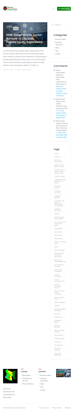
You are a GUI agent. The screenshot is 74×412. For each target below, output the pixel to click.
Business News (60, 39)
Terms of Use (44, 408)
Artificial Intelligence (58, 160)
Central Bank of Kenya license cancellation (59, 171)
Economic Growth (57, 187)
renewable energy (57, 321)
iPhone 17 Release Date (60, 242)
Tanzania (57, 342)
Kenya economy (59, 250)
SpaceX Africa (58, 335)
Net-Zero (57, 314)
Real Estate (26, 375)
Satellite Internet (57, 326)
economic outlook (57, 191)
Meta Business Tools (59, 298)
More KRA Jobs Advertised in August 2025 (61, 134)
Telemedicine (58, 345)
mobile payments (60, 302)
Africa (56, 153)
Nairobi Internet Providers (60, 309)
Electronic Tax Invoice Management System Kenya (59, 203)
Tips (56, 51)
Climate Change (59, 176)
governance (58, 228)
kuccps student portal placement (59, 292)
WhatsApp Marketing (57, 354)
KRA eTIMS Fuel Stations (59, 265)
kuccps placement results (57, 286)
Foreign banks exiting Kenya (59, 218)
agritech (57, 156)
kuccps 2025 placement (58, 270)
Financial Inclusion (57, 209)
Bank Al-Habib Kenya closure (59, 165)
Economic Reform (57, 196)
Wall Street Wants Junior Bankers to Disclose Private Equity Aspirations (24, 38)
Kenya (56, 247)
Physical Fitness (28, 384)
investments (58, 238)
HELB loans (58, 235)
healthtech (58, 232)
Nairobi (56, 305)
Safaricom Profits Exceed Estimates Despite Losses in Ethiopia (61, 91)
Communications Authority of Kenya (60, 181)
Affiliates (68, 408)
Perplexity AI (58, 317)
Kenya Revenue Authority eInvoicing (59, 255)
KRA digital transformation (60, 260)
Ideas (57, 48)
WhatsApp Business (57, 349)
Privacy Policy (57, 408)
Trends (9, 26)
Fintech (56, 214)
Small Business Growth (59, 331)
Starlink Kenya (59, 338)
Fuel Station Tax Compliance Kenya (60, 223)
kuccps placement (57, 275)
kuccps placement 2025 (59, 280)
